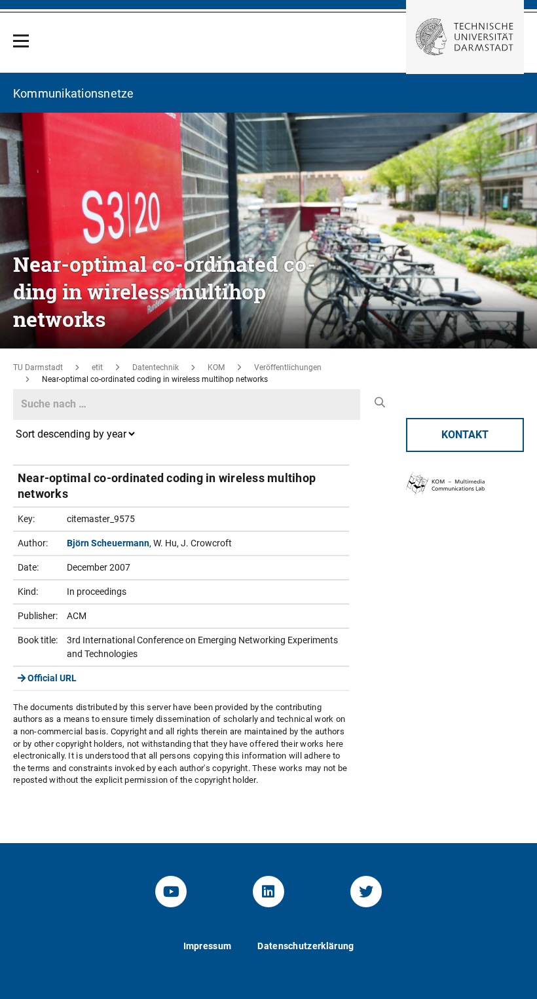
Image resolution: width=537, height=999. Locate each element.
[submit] (379, 403)
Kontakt (465, 434)
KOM (216, 367)
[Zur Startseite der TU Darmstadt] (465, 37)
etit (97, 367)
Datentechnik (155, 367)
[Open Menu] (21, 41)
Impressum (207, 946)
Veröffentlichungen (288, 367)
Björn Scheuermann (108, 543)
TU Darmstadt (38, 367)
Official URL (51, 678)
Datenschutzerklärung (305, 946)
